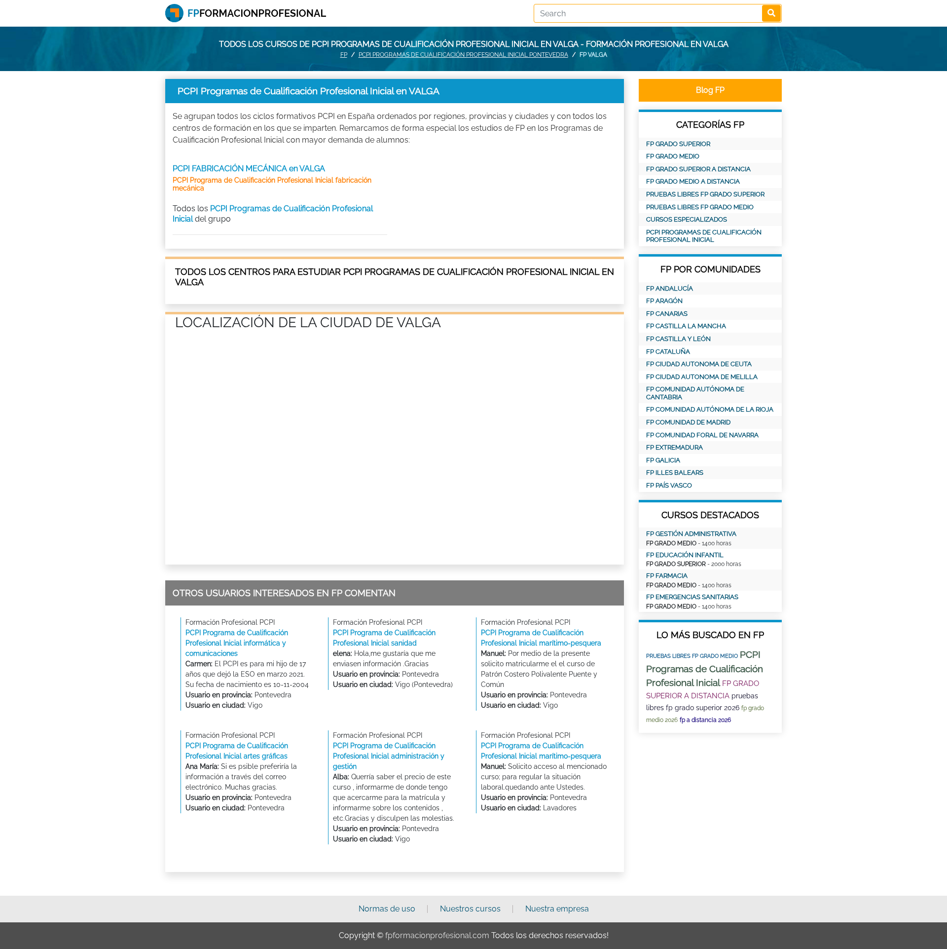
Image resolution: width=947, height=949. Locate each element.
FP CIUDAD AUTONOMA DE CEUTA (699, 364)
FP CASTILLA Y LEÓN (678, 338)
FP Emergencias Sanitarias (692, 597)
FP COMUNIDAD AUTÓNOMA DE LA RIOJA (709, 409)
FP (343, 54)
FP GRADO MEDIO (672, 156)
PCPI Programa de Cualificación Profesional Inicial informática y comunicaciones (236, 643)
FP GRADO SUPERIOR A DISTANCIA (698, 169)
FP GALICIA (663, 460)
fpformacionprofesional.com (437, 935)
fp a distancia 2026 (705, 720)
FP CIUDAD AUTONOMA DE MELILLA (702, 376)
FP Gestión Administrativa (691, 533)
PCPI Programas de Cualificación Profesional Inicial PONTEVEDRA (463, 54)
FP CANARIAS (667, 313)
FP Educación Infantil (685, 555)
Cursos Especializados (686, 219)
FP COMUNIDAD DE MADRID (688, 422)
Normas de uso (387, 908)
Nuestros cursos (470, 908)
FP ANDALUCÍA (669, 288)
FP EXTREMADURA (674, 447)
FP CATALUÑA (668, 351)
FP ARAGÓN (664, 300)
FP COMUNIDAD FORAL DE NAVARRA (702, 435)
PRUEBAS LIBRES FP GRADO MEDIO (700, 207)
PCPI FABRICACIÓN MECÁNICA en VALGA (249, 168)
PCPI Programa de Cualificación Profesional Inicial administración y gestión (388, 756)
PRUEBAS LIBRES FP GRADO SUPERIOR (705, 194)
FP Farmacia (667, 575)
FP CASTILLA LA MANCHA (686, 326)
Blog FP (710, 90)
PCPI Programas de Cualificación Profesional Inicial (704, 236)
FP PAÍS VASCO (669, 485)
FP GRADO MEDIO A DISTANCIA (693, 181)
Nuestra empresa (557, 908)
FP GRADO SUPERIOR (678, 144)
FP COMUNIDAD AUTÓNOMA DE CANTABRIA (695, 393)
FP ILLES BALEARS (674, 472)
